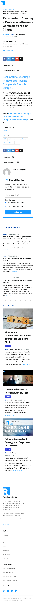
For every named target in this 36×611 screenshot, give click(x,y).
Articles (11, 9)
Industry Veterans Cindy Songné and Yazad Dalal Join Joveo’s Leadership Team (17, 238)
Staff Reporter (15, 349)
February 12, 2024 (14, 234)
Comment (8, 65)
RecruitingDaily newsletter (15, 203)
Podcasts (6, 543)
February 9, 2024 (13, 256)
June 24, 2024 (22, 400)
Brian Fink (13, 400)
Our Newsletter (10, 568)
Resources (6, 554)
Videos (5, 547)
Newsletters (10, 200)
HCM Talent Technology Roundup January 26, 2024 (17, 281)
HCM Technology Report (15, 206)
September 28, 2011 (10, 36)
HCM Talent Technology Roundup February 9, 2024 (17, 260)
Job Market (12, 139)
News (12, 34)
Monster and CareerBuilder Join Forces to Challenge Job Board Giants (18, 337)
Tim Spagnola (20, 34)
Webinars (6, 550)
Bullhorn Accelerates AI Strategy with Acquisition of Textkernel (17, 442)
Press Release (22, 139)
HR (5, 139)
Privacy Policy (17, 600)
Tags (7, 136)
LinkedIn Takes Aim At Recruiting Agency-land (16, 391)
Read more (14, 271)
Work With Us (9, 572)
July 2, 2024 (25, 349)
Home (5, 9)
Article (6, 34)
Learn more (7, 524)
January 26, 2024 (14, 278)
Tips (17, 143)
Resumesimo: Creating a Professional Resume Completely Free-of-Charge (17, 116)
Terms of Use (7, 600)
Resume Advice (8, 143)
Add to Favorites (10, 71)
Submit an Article (9, 41)
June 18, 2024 (9, 455)
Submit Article (8, 50)
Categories (9, 127)
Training (5, 558)
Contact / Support (11, 580)
